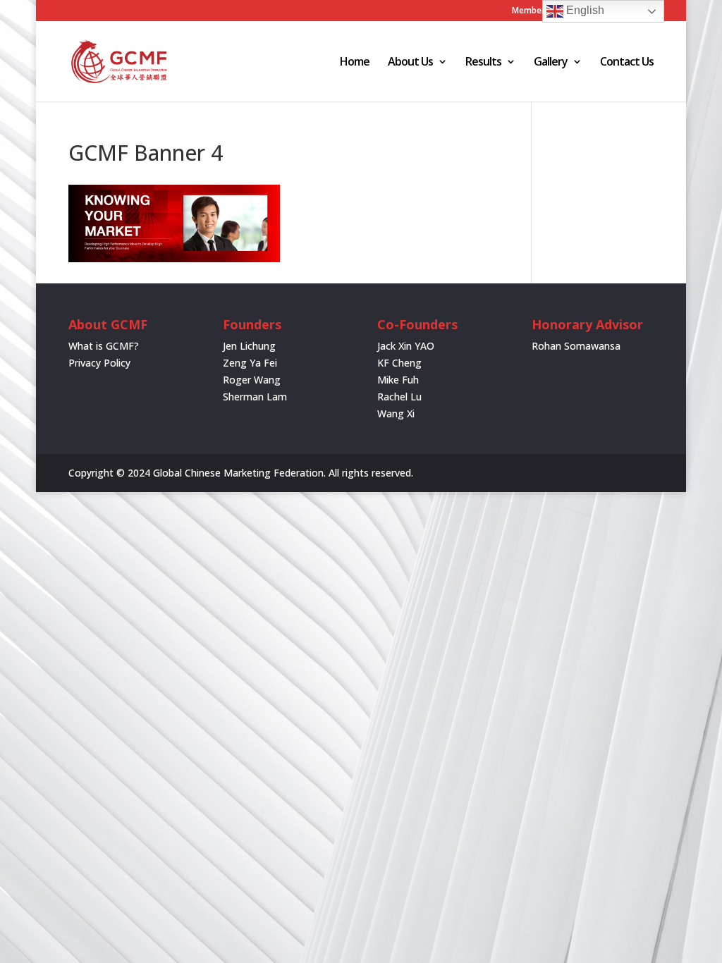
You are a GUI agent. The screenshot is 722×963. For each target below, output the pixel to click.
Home (354, 62)
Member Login (541, 11)
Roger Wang (252, 379)
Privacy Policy (99, 362)
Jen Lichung (249, 345)
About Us (410, 62)
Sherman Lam (255, 396)
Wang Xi (396, 413)
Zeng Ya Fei (250, 362)
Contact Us (627, 62)
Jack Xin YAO (405, 345)
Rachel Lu (399, 396)
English (583, 10)
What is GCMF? (103, 345)
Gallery (551, 62)
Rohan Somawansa (576, 345)
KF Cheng (399, 362)
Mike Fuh (398, 379)
